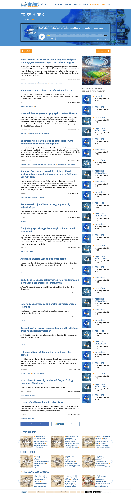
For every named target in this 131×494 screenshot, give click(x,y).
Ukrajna (34, 164)
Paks (33, 395)
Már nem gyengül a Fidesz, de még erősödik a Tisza (47, 90)
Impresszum (32, 492)
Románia (28, 395)
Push (82, 492)
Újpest (51, 83)
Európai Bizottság (33, 345)
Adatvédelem (49, 492)
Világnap (30, 251)
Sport (23, 373)
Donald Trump (42, 164)
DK (35, 106)
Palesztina (51, 164)
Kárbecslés (71, 164)
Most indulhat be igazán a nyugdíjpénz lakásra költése (48, 113)
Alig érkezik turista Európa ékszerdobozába (43, 258)
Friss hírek (58, 4)
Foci (22, 395)
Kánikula (30, 273)
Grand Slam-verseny (38, 373)
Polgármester (32, 83)
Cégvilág (24, 197)
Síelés (37, 273)
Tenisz (28, 373)
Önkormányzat (42, 83)
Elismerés (41, 197)
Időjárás (24, 418)
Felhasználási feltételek (62, 492)
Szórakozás (77, 4)
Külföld (23, 164)
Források (72, 492)
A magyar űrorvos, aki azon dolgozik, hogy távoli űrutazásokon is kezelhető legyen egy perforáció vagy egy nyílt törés (48, 174)
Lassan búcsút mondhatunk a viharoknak (41, 402)
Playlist (86, 4)
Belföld (23, 83)
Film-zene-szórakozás (36, 471)
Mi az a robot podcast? (98, 4)
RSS (78, 492)
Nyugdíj (31, 134)
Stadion (61, 83)
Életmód (23, 273)
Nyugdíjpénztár (44, 134)
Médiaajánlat (40, 492)
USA (29, 164)
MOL (56, 83)
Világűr (34, 197)
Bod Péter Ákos (61, 164)
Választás (24, 106)
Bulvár (23, 251)
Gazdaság (24, 134)
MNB (36, 134)
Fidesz (31, 106)
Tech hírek (67, 4)
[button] (18, 442)
